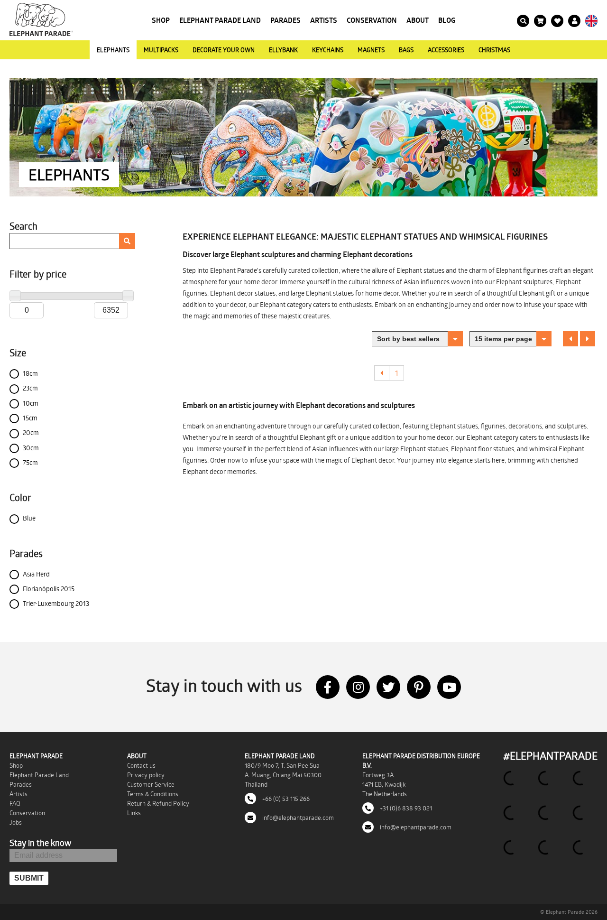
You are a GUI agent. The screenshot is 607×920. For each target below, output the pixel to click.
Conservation (372, 20)
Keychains (327, 50)
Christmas (494, 50)
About (417, 20)
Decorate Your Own (224, 50)
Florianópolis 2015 (48, 588)
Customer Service (151, 784)
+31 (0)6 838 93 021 (405, 808)
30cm (31, 447)
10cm (30, 403)
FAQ (14, 803)
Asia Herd (36, 573)
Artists (323, 20)
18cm (30, 373)
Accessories (446, 50)
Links (134, 812)
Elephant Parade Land (220, 20)
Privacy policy (146, 775)
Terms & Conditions (152, 794)
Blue (29, 517)
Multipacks (161, 50)
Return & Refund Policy (158, 803)
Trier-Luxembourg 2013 (56, 603)
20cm (31, 432)
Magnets (371, 50)
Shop (161, 20)
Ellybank (283, 50)
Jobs (15, 822)
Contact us (141, 765)
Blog (447, 20)
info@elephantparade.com (297, 817)
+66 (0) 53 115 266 (285, 798)
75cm (30, 462)
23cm (30, 387)
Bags (406, 50)
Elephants (113, 50)
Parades (285, 20)
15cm (30, 417)
